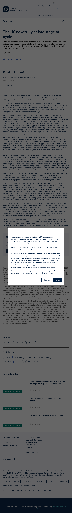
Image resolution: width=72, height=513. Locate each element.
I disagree (46, 280)
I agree (57, 280)
